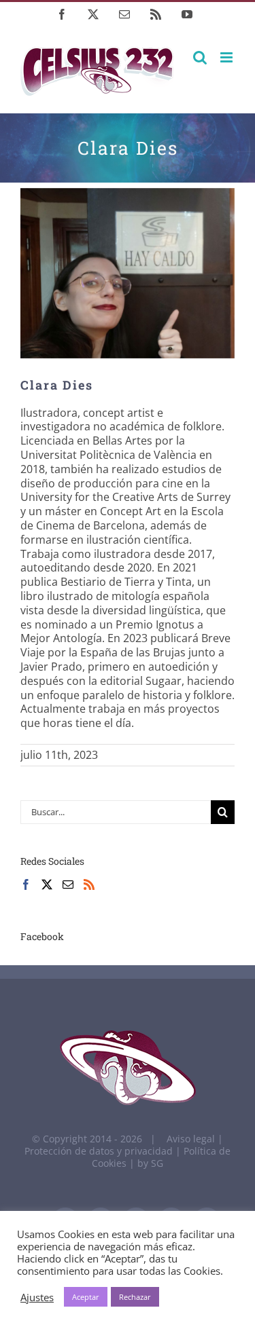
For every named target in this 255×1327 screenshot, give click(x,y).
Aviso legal (191, 1138)
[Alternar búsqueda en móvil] (200, 57)
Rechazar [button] (135, 1297)
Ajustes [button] (37, 1297)
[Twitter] (46, 884)
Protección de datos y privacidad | (104, 1150)
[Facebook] (25, 884)
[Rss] (89, 884)
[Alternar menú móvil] (227, 57)
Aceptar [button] (85, 1297)
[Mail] (68, 884)
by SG (150, 1163)
